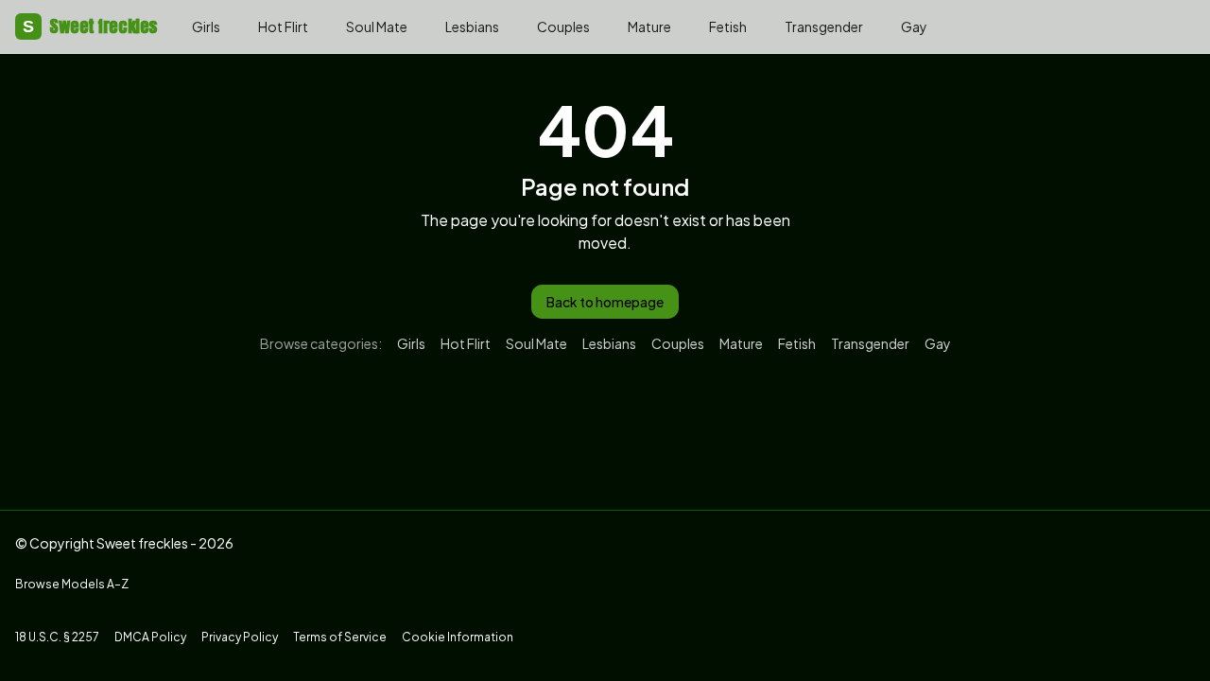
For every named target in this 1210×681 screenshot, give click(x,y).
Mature (649, 26)
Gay (914, 26)
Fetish (728, 26)
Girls (206, 26)
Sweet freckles (90, 26)
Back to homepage (605, 301)
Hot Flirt (283, 26)
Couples (563, 26)
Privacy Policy (239, 637)
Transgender (824, 26)
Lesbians (472, 26)
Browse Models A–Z (72, 584)
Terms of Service (340, 637)
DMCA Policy (150, 637)
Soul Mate (376, 26)
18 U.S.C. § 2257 (57, 637)
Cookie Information (457, 637)
